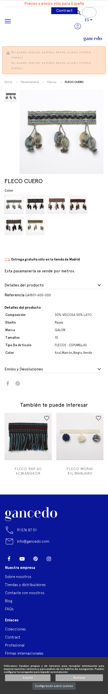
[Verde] (36, 225)
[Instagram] (48, 559)
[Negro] (15, 225)
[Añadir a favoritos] (46, 418)
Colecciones (15, 629)
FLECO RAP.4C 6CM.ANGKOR (28, 471)
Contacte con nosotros (24, 593)
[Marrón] (57, 204)
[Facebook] (9, 559)
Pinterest (18, 384)
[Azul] (15, 204)
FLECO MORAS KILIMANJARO (80, 471)
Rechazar (79, 677)
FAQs (9, 609)
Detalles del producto (24, 285)
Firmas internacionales (24, 653)
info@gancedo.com (33, 541)
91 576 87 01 (26, 530)
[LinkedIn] (62, 557)
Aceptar (28, 677)
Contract (64, 10)
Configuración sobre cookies (54, 686)
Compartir (8, 384)
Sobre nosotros (18, 576)
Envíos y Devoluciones (24, 369)
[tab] (54, 285)
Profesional (14, 645)
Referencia (14, 295)
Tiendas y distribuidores (25, 585)
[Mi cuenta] (77, 26)
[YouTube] (22, 559)
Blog (8, 601)
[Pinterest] (35, 559)
